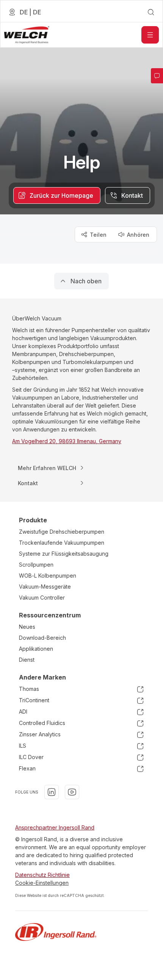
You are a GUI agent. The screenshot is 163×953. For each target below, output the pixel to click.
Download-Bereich (42, 637)
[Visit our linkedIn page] (51, 792)
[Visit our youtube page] (72, 792)
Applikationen (36, 648)
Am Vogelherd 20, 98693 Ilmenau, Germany (66, 441)
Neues (27, 626)
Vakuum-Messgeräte (45, 586)
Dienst (26, 659)
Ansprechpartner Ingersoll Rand (54, 827)
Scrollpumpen (36, 564)
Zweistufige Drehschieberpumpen (61, 531)
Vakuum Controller (42, 597)
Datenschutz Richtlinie (42, 875)
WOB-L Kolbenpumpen (47, 575)
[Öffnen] (150, 35)
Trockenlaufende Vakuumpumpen (61, 542)
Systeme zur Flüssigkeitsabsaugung (63, 553)
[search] (151, 12)
